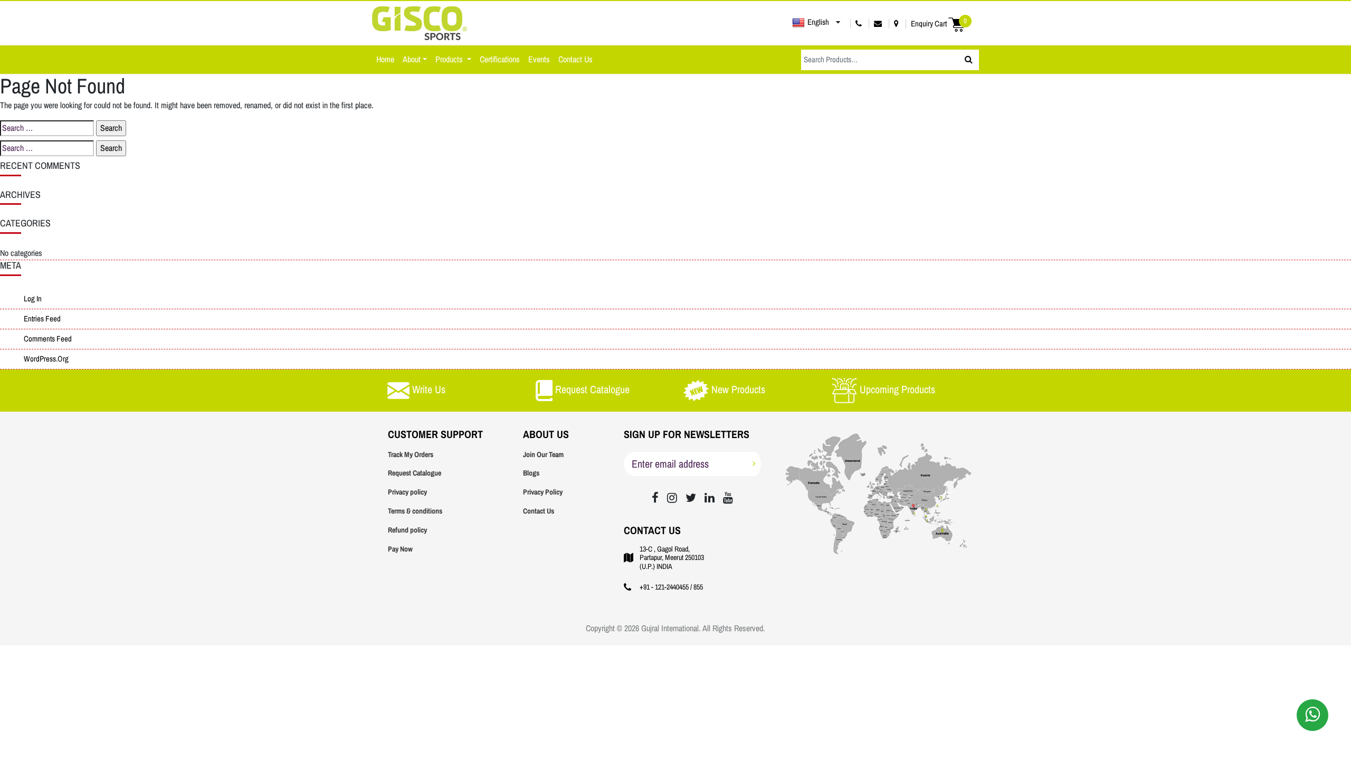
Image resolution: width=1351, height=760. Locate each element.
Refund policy (407, 530)
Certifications (500, 59)
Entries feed (42, 319)
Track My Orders (410, 455)
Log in (33, 298)
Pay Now (400, 549)
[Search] (968, 60)
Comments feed (48, 339)
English (818, 22)
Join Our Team (543, 455)
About (412, 59)
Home (385, 59)
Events (539, 59)
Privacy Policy (543, 492)
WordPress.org (46, 359)
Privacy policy (407, 492)
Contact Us (575, 59)
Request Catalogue (414, 473)
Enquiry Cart (939, 23)
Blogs (531, 473)
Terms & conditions (415, 511)
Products (450, 59)
